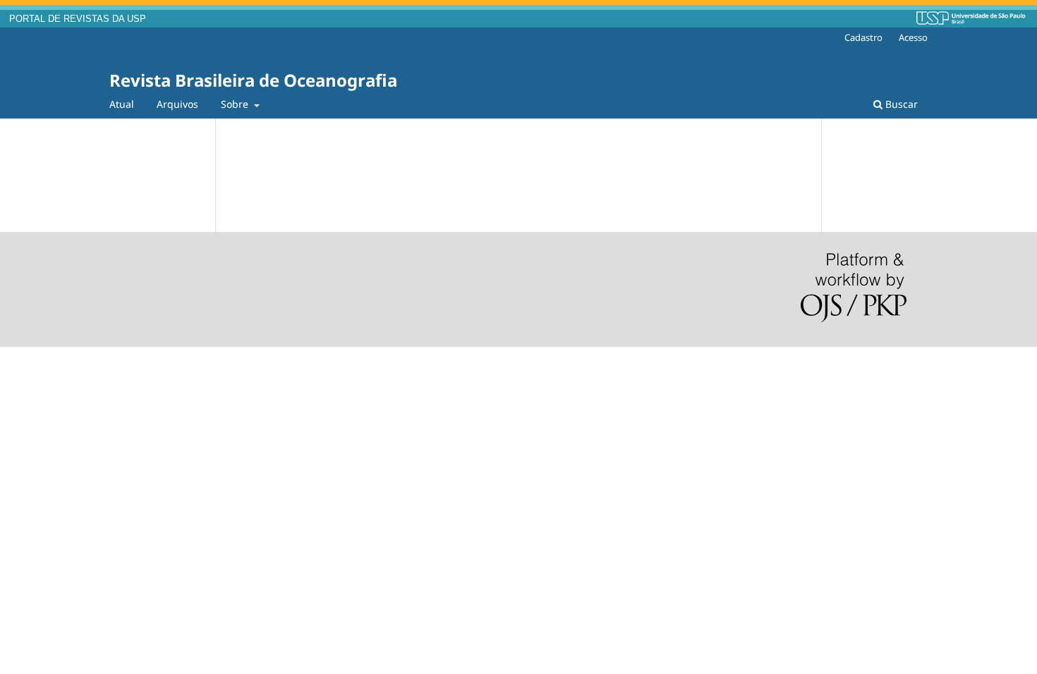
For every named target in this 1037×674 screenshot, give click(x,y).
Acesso (913, 37)
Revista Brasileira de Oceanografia (253, 80)
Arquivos (177, 104)
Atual (121, 104)
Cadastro (863, 37)
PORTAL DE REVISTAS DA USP (77, 19)
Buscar (900, 104)
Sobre (236, 104)
